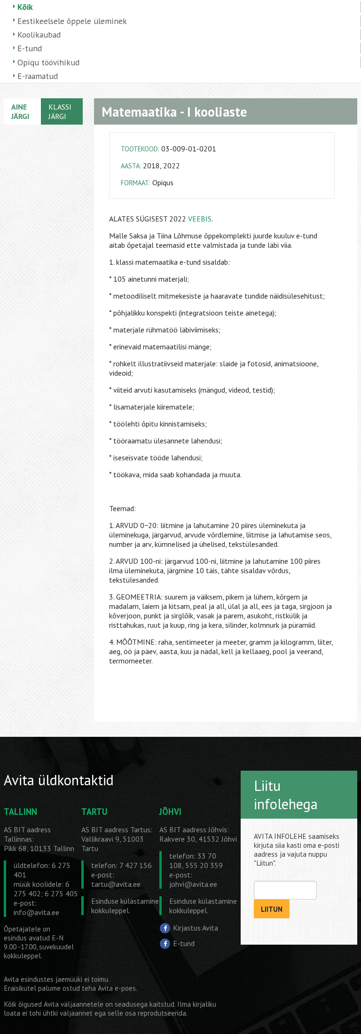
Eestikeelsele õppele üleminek (72, 21)
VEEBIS (200, 218)
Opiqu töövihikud (48, 62)
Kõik (25, 6)
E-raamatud (37, 76)
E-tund (29, 48)
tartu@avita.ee (116, 884)
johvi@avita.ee (193, 884)
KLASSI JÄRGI (59, 111)
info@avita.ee (36, 912)
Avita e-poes (117, 988)
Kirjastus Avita (195, 927)
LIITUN (272, 909)
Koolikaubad (39, 34)
